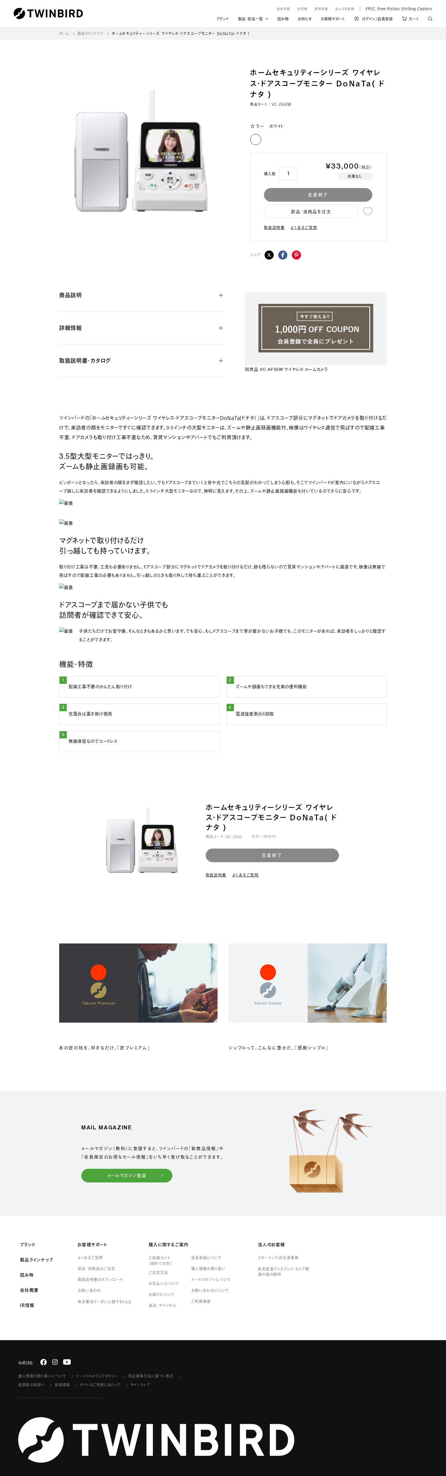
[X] (269, 255)
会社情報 (283, 8)
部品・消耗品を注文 (311, 212)
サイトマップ (140, 1385)
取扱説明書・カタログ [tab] (85, 360)
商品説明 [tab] (70, 295)
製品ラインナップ (90, 33)
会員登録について (206, 1257)
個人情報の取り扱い (208, 1268)
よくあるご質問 (304, 227)
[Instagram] (55, 1362)
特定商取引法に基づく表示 (151, 1376)
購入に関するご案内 (168, 1244)
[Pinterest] (296, 255)
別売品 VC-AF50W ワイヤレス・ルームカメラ (286, 370)
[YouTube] (67, 1362)
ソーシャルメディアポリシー (97, 1376)
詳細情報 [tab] (70, 328)
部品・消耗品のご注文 (96, 1268)
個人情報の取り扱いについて (42, 1376)
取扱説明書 (274, 227)
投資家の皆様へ (31, 1385)
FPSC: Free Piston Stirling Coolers (396, 8)
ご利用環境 (201, 1301)
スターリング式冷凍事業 (278, 1257)
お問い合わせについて (210, 1290)
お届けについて (162, 1294)
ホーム (64, 33)
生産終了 (318, 195)
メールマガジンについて (211, 1279)
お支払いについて (164, 1283)
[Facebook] (282, 255)
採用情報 (321, 8)
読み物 (283, 19)
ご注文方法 (158, 1272)
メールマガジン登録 (127, 1175)
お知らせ (305, 19)
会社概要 (29, 1290)
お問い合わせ (89, 1290)
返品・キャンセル (163, 1305)
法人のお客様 (344, 8)
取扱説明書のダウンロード (100, 1279)
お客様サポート (333, 19)
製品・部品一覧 (250, 19)
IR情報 (302, 8)
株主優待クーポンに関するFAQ (104, 1301)
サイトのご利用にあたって (100, 1385)
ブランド (222, 19)
